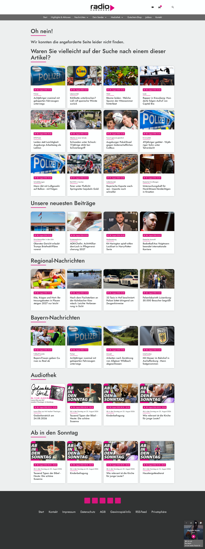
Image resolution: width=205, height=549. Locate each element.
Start (45, 17)
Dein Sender (98, 17)
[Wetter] (166, 7)
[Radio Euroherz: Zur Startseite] (103, 7)
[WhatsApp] (33, 7)
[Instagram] (42, 7)
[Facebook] (38, 7)
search (172, 7)
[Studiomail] (47, 7)
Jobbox (148, 17)
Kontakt (158, 17)
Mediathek (115, 17)
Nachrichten (79, 17)
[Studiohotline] (52, 7)
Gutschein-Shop (134, 17)
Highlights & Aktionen (61, 17)
